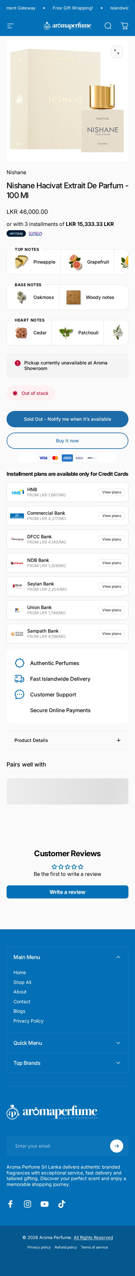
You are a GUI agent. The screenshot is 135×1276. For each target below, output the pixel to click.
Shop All (22, 982)
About (20, 991)
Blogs (19, 1011)
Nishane (16, 172)
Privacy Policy (28, 1021)
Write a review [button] (67, 892)
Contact (21, 1001)
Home (19, 972)
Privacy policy (39, 1247)
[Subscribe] (116, 1146)
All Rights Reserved (93, 1237)
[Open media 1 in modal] (116, 51)
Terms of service (94, 1247)
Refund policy (66, 1247)
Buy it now (67, 440)
